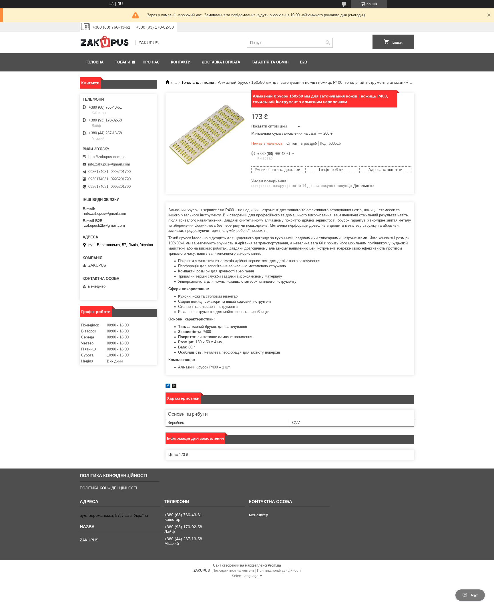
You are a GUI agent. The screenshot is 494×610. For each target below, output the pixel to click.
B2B (303, 62)
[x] (174, 387)
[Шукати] (328, 43)
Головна (94, 62)
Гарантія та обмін (270, 62)
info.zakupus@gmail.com (109, 164)
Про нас (151, 62)
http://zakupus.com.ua (107, 157)
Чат (474, 595)
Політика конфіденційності (279, 571)
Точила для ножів (197, 82)
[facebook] (168, 387)
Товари (122, 62)
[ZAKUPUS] (105, 42)
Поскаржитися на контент (233, 571)
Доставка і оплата (221, 62)
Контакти (180, 62)
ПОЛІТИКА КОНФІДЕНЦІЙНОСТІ (108, 488)
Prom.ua (274, 565)
